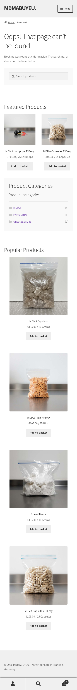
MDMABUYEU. (20, 8)
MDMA (17, 207)
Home (11, 22)
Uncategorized (22, 221)
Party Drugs (20, 215)
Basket (59, 680)
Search (38, 684)
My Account (13, 684)
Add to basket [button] (19, 166)
